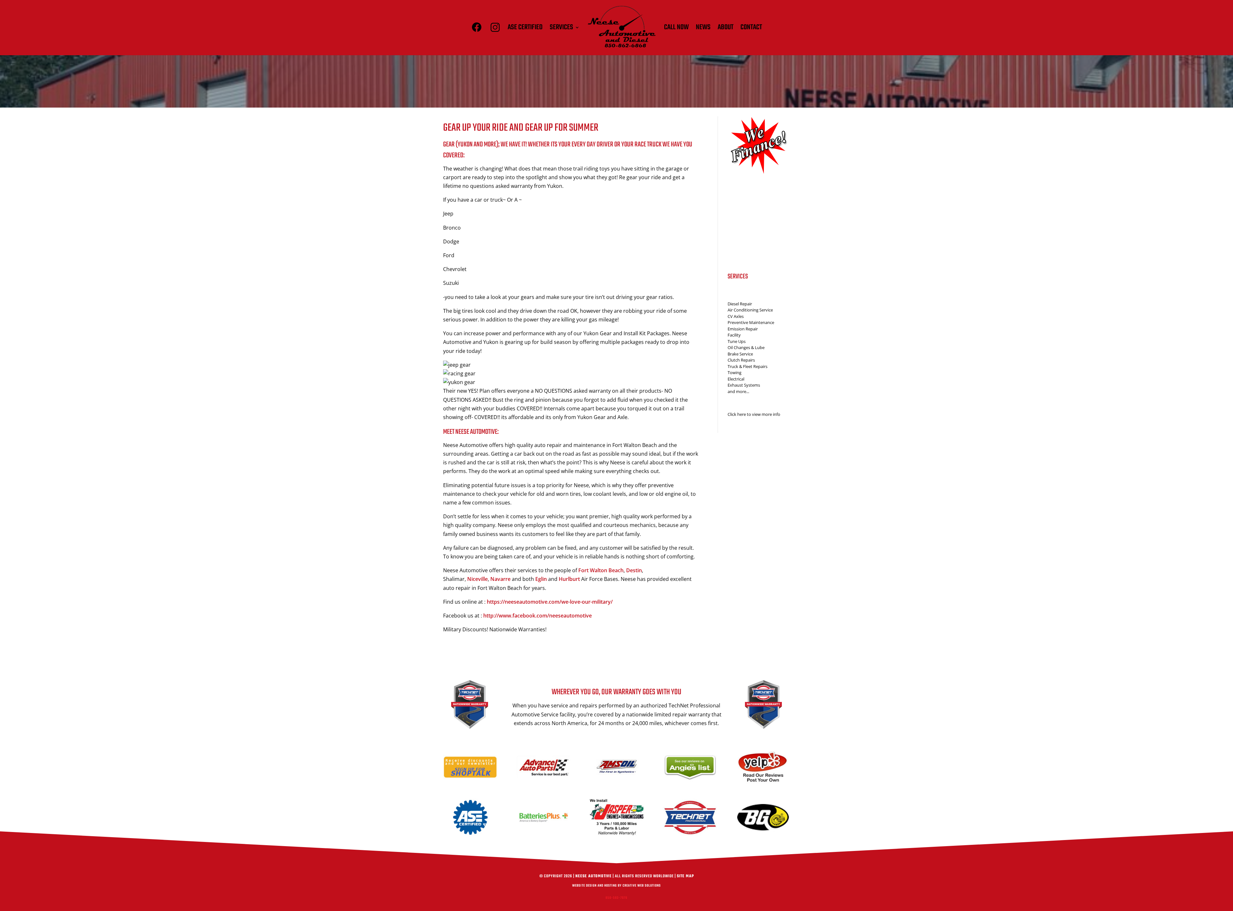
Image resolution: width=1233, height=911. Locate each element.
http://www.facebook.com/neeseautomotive (537, 615)
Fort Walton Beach (601, 570)
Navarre (500, 579)
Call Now (676, 27)
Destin (634, 570)
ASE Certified (525, 27)
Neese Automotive (593, 876)
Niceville (477, 579)
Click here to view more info (754, 414)
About (725, 27)
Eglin (541, 579)
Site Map (685, 876)
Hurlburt (569, 579)
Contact (751, 27)
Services (561, 27)
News (703, 27)
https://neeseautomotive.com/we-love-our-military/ (550, 601)
